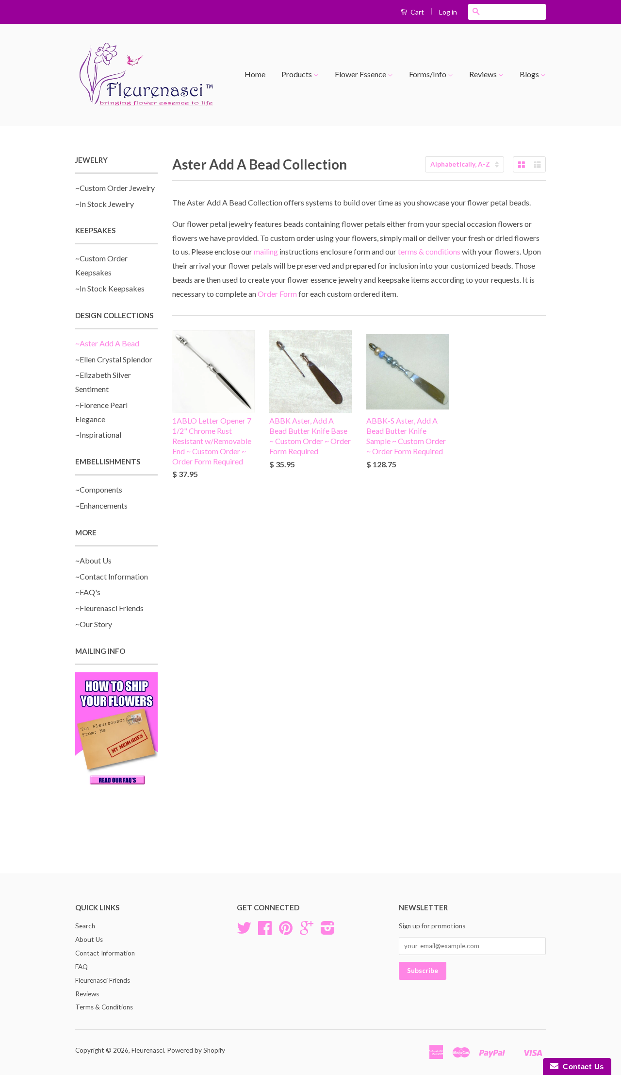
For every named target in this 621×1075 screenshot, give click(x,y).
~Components (98, 489)
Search (85, 926)
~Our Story (93, 624)
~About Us (93, 560)
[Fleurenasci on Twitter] (244, 931)
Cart (416, 12)
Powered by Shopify (196, 1050)
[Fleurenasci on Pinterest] (285, 931)
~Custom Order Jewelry (115, 187)
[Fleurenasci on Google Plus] (306, 931)
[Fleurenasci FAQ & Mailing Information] (116, 730)
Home (255, 74)
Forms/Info (428, 74)
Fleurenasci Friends (102, 980)
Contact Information (105, 953)
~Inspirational (98, 434)
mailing (266, 251)
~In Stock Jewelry (104, 203)
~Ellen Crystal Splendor (113, 359)
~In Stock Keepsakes (110, 288)
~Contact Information (111, 576)
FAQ (81, 967)
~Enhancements (101, 505)
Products (297, 74)
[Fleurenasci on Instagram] (327, 931)
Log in (448, 12)
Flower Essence (361, 74)
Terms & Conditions (104, 1007)
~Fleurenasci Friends (109, 608)
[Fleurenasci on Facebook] (265, 931)
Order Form (277, 293)
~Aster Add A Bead (107, 343)
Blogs (530, 74)
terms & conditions (429, 251)
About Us (89, 939)
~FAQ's (87, 592)
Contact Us (581, 1066)
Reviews (483, 74)
